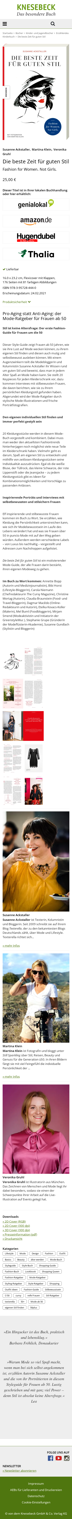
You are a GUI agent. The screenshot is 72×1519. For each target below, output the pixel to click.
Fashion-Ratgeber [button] (14, 1277)
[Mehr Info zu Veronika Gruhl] (36, 1129)
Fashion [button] (49, 1253)
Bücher (19, 33)
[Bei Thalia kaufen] (36, 254)
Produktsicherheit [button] (15, 302)
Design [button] (35, 1253)
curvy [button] (18, 1295)
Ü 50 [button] (7, 1295)
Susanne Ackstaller (16, 149)
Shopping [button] (54, 1283)
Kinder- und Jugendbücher (39, 33)
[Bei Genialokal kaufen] (36, 205)
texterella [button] (10, 1301)
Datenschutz (36, 1496)
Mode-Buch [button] (56, 1259)
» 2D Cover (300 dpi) (16, 1226)
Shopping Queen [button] (50, 1271)
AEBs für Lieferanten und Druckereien (36, 1490)
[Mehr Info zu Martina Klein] (36, 998)
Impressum (36, 1484)
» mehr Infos (11, 946)
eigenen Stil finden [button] (14, 1307)
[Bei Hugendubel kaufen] (36, 237)
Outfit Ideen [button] (11, 1289)
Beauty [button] (21, 1259)
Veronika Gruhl (13, 1177)
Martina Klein (41, 149)
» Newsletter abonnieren (19, 1471)
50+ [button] (22, 1301)
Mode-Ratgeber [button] (37, 1277)
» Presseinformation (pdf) (20, 1234)
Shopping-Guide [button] (47, 1265)
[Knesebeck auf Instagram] (66, 1459)
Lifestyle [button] (9, 1253)
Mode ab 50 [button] (37, 1301)
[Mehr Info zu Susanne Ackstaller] (36, 861)
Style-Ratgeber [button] (35, 1283)
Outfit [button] (62, 1253)
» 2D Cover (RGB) (14, 1221)
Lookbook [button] (30, 1271)
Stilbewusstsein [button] (53, 1289)
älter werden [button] (37, 1259)
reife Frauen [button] (33, 1295)
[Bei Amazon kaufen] (36, 221)
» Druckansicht (12, 1239)
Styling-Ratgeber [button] (13, 1283)
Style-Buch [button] (27, 1265)
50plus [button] (33, 1307)
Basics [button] (8, 1259)
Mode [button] (23, 1253)
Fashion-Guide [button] (31, 1289)
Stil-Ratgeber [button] (52, 1295)
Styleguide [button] (10, 1265)
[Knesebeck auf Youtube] (60, 1459)
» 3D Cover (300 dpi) (16, 1230)
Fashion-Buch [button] (12, 1271)
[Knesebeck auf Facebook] (52, 1459)
